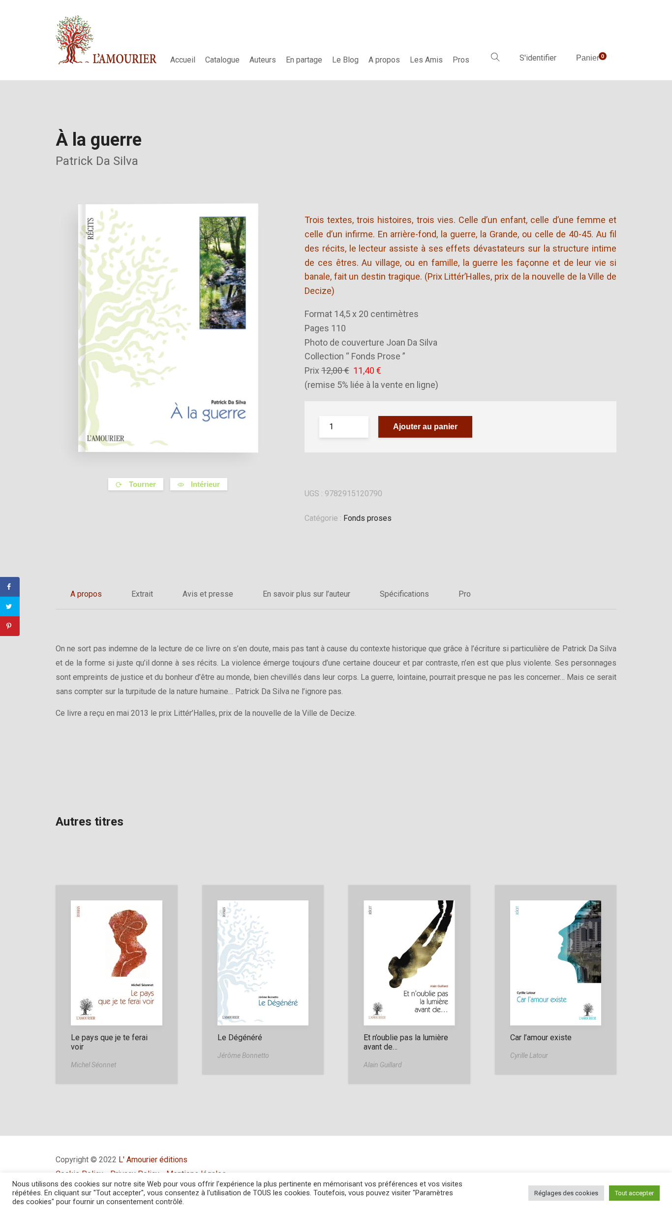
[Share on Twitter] (10, 606)
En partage (304, 59)
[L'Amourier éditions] (107, 39)
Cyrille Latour (529, 1055)
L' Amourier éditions (153, 1159)
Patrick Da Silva (97, 161)
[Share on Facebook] (10, 587)
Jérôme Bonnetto (243, 1055)
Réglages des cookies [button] (566, 1193)
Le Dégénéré (239, 1037)
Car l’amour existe (541, 1037)
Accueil (182, 59)
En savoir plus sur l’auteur (306, 594)
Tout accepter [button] (634, 1193)
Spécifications (404, 594)
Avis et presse (208, 594)
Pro (464, 594)
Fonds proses (367, 518)
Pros (461, 59)
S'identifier (537, 58)
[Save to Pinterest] (10, 626)
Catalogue (222, 59)
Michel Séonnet (93, 1065)
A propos (384, 59)
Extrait (142, 594)
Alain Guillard (383, 1065)
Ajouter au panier (425, 426)
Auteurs (262, 59)
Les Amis (426, 59)
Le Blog (345, 59)
